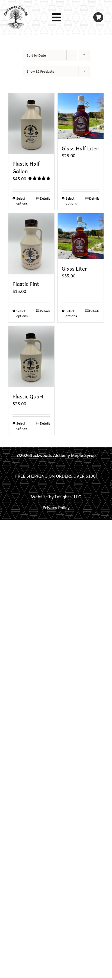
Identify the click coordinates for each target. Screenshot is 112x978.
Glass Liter (74, 268)
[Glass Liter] (81, 236)
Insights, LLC (68, 496)
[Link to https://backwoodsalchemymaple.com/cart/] (98, 17)
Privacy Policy (56, 507)
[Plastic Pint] (31, 243)
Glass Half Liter (80, 148)
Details (45, 198)
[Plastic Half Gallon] (31, 123)
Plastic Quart (28, 396)
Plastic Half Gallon (26, 167)
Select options (22, 201)
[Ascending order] (84, 55)
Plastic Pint (26, 284)
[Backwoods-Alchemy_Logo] (16, 7)
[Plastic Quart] (31, 356)
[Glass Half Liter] (81, 116)
